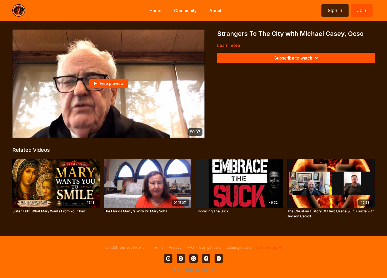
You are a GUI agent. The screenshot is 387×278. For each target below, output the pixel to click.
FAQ (190, 247)
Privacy (175, 247)
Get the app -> (269, 247)
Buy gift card (210, 247)
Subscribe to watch (293, 58)
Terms (158, 247)
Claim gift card (239, 247)
